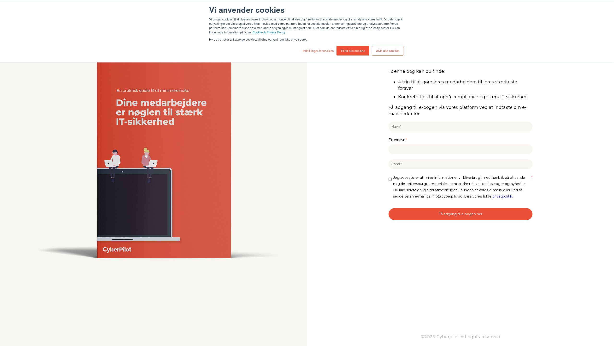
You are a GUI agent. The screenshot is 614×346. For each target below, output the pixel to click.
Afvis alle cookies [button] (387, 51)
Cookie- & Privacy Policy (269, 32)
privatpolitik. (502, 196)
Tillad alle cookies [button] (353, 51)
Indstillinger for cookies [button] (318, 51)
